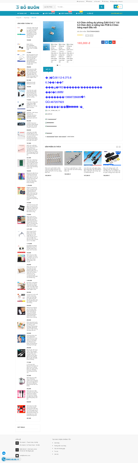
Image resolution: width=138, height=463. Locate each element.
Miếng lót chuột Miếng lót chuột (31, 82)
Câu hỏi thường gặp (59, 448)
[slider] (80, 35)
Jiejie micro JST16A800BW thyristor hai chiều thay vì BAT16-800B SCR (32, 46)
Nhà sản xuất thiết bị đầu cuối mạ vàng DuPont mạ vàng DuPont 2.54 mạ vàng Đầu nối (53, 170)
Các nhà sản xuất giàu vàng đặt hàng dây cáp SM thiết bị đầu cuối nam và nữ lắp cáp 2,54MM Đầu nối (92, 170)
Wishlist (90, 1)
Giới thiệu (57, 443)
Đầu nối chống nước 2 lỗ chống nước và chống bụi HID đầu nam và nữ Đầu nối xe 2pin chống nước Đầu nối (111, 170)
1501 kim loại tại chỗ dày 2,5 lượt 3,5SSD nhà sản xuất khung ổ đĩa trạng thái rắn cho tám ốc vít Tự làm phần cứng (32, 208)
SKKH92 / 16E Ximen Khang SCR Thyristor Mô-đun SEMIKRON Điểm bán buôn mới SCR (32, 115)
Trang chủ (23, 13)
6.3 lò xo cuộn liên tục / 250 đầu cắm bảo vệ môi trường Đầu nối (72, 169)
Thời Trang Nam (66, 13)
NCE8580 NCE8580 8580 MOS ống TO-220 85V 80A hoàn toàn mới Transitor (32, 248)
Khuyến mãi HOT (117, 13)
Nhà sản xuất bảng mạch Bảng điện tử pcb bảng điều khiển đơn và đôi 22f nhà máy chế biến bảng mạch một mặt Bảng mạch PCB (32, 164)
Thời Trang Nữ (49, 13)
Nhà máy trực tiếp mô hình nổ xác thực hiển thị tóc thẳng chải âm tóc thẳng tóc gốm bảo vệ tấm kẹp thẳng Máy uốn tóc (32, 395)
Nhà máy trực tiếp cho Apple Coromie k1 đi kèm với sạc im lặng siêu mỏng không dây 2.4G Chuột (32, 258)
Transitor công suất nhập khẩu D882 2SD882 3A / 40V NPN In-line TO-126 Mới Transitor (32, 104)
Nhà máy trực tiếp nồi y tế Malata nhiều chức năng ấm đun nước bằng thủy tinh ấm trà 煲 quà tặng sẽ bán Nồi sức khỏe (32, 382)
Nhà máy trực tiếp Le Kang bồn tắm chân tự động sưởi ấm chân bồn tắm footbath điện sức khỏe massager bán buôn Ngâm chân (32, 73)
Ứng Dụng (26, 17)
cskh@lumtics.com (25, 455)
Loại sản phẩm (48, 7)
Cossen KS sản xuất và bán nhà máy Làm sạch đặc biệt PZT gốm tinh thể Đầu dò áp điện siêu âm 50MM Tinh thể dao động (32, 298)
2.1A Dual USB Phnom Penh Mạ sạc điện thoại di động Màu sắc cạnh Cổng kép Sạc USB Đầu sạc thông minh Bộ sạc (32, 368)
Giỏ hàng (106, 1)
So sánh (98, 1)
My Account (81, 1)
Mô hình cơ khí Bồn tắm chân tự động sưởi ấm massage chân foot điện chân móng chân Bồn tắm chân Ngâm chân (32, 286)
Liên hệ (90, 13)
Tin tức (80, 13)
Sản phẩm (35, 13)
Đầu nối (34, 17)
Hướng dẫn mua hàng (60, 446)
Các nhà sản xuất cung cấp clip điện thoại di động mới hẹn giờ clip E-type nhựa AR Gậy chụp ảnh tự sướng (32, 93)
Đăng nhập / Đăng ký (117, 1)
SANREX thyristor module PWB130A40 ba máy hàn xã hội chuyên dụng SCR (32, 125)
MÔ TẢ (48, 69)
